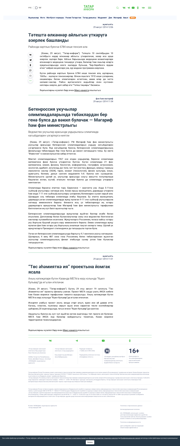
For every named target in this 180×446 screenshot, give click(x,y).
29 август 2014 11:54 (103, 101)
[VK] (124, 8)
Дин (110, 18)
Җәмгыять (108, 24)
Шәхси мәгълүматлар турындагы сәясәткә (103, 438)
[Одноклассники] (30, 65)
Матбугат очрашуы (55, 18)
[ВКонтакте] (30, 55)
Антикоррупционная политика (130, 409)
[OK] (138, 8)
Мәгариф (118, 18)
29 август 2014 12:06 (103, 27)
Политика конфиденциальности (130, 422)
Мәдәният (102, 18)
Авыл (125, 18)
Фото (42, 18)
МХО (133, 18)
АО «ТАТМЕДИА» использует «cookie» (132, 413)
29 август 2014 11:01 (103, 259)
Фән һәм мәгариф (104, 98)
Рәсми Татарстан (73, 18)
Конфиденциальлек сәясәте (130, 438)
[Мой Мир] (30, 75)
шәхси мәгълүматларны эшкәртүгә (76, 438)
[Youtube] (133, 8)
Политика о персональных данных (131, 405)
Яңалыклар (33, 18)
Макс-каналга (81, 90)
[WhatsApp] (30, 70)
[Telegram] (128, 8)
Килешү (90, 442)
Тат (40, 8)
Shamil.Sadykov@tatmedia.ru (129, 427)
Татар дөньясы (89, 18)
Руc (30, 8)
